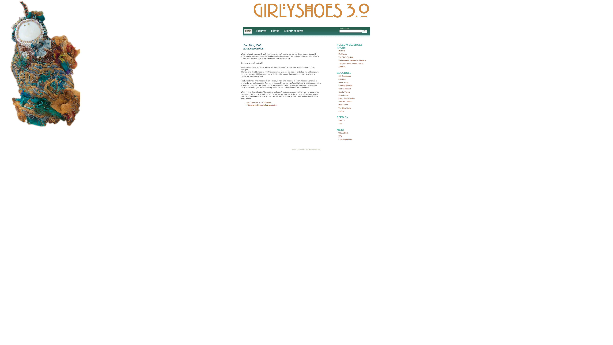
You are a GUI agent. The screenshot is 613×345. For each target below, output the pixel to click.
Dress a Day (343, 82)
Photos (275, 31)
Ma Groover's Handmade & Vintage (352, 60)
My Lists (341, 51)
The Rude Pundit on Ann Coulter (350, 64)
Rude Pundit (343, 105)
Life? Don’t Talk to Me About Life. (259, 103)
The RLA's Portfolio (345, 57)
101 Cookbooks (344, 76)
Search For (344, 28)
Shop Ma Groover (293, 31)
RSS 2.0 (341, 120)
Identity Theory (344, 92)
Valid (343, 133)
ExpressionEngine (345, 139)
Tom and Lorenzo (345, 102)
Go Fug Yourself (344, 89)
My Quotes (342, 54)
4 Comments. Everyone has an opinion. (261, 105)
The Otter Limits (344, 108)
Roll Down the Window (253, 48)
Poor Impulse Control (346, 98)
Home (248, 31)
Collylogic (342, 79)
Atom (340, 124)
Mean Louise (343, 95)
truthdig (341, 111)
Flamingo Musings (345, 86)
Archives (261, 31)
